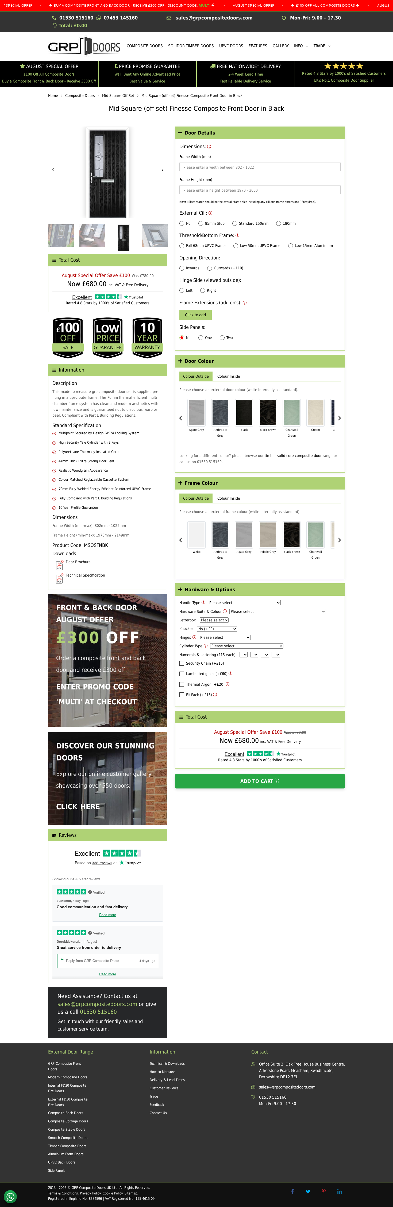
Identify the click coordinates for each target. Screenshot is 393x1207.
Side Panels (56, 1171)
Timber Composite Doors (67, 1146)
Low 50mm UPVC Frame (260, 245)
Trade (154, 1096)
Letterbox (187, 620)
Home (53, 95)
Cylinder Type (190, 646)
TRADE (320, 46)
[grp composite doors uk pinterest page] (324, 1191)
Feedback (157, 1105)
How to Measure (162, 1072)
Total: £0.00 (72, 25)
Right (211, 290)
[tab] (260, 133)
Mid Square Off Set (118, 95)
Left (189, 290)
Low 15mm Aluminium (314, 245)
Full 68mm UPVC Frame (206, 245)
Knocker (186, 628)
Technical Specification (85, 575)
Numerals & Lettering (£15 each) (207, 655)
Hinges (185, 637)
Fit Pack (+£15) (199, 695)
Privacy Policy (90, 1193)
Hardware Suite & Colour (200, 611)
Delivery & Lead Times (167, 1080)
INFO (299, 46)
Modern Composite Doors (67, 1077)
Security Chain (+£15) (205, 663)
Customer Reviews (164, 1088)
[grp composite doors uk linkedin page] (339, 1191)
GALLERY (281, 46)
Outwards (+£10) (228, 268)
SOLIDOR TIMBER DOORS (191, 46)
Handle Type (189, 603)
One (208, 338)
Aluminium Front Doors (65, 1154)
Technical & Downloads (167, 1064)
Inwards (192, 268)
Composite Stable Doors (66, 1129)
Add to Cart (257, 781)
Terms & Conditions (63, 1193)
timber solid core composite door (293, 455)
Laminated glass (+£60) (207, 674)
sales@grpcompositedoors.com (97, 1004)
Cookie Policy (112, 1193)
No (188, 223)
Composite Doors (80, 95)
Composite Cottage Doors (68, 1121)
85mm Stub (215, 223)
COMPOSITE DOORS (145, 46)
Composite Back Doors (65, 1113)
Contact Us (158, 1113)
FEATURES (258, 46)
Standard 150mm (253, 223)
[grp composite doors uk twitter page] (308, 1191)
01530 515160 (98, 1012)
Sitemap (131, 1193)
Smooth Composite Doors (67, 1138)
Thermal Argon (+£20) (205, 684)
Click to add (195, 315)
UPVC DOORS (231, 46)
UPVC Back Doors (61, 1162)
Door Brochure (78, 562)
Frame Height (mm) (195, 180)
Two (229, 338)
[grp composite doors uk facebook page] (292, 1191)
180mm (289, 223)
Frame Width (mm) (195, 157)
